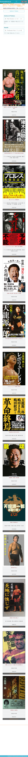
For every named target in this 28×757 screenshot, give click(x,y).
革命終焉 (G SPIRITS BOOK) (14, 432)
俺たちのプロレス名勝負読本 (14, 199)
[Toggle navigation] (16, 1)
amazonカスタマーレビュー (14, 117)
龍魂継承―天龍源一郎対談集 (14, 477)
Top (22, 1)
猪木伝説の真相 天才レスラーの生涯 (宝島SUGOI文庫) (14, 153)
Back (26, 1)
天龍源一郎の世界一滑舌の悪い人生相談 (14, 293)
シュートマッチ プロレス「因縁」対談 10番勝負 (14, 246)
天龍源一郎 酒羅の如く (14, 522)
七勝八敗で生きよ (14, 567)
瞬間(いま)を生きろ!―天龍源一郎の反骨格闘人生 (14, 664)
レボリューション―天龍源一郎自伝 (14, 386)
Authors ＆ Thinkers (14, 11)
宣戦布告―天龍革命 (14, 710)
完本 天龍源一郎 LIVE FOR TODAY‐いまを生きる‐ (14, 338)
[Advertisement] (14, 51)
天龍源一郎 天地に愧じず (14, 617)
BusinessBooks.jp (5, 1)
